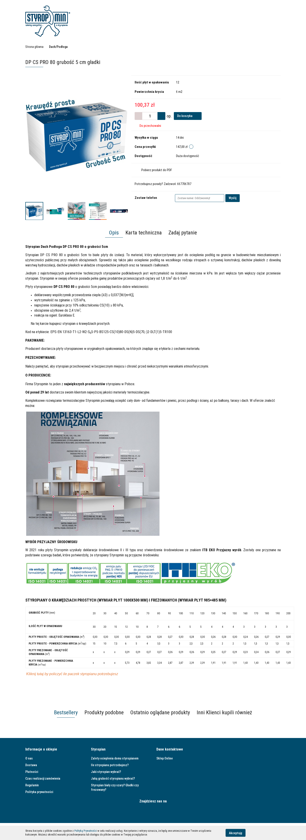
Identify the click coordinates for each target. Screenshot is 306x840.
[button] (41, 749)
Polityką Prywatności (85, 830)
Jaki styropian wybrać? (106, 772)
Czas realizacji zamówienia (42, 778)
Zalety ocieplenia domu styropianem (114, 758)
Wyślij (232, 198)
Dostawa (31, 765)
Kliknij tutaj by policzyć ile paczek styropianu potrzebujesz (72, 674)
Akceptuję (235, 833)
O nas (29, 758)
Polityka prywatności (39, 792)
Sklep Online (164, 758)
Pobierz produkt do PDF (156, 170)
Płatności (31, 772)
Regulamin (32, 785)
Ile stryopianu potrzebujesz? (110, 765)
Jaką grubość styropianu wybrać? (113, 778)
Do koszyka (185, 116)
